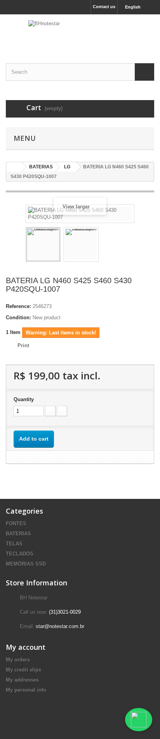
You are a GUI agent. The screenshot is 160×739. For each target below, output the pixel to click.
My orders (18, 660)
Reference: (18, 306)
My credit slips (23, 670)
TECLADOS (19, 554)
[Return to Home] (14, 167)
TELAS (14, 544)
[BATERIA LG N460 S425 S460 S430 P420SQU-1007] (43, 244)
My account (25, 647)
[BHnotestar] (80, 32)
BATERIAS (18, 534)
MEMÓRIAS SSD (26, 564)
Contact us (104, 6)
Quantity (24, 399)
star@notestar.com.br (60, 626)
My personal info (26, 690)
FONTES (16, 523)
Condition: (18, 317)
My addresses (22, 680)
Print (23, 345)
